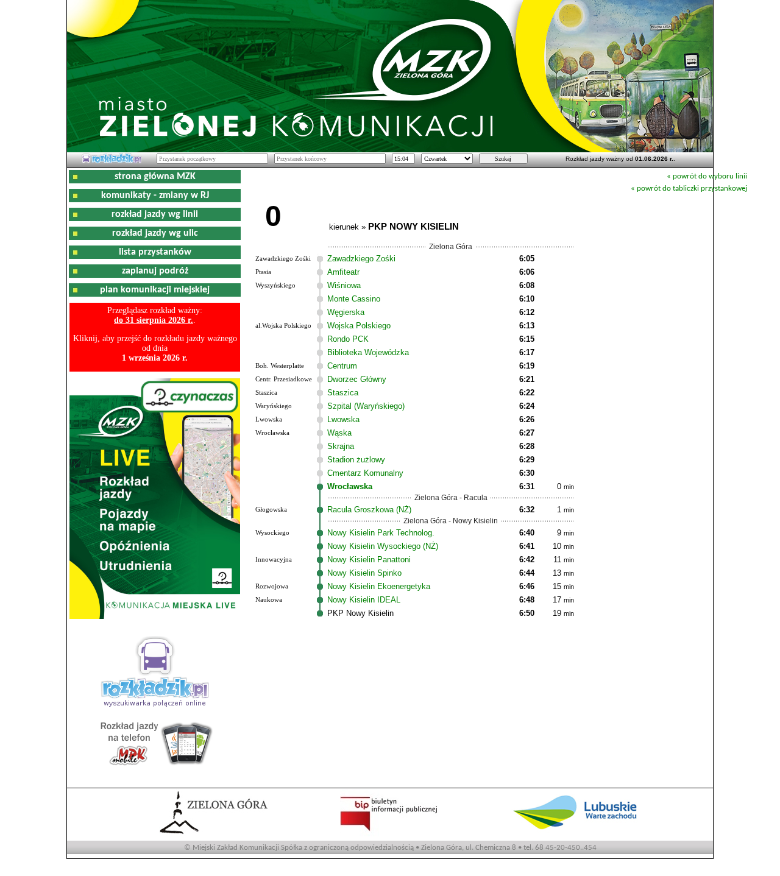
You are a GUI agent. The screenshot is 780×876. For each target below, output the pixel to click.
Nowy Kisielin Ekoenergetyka (378, 586)
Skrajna (340, 446)
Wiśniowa (344, 285)
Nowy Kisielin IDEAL (363, 599)
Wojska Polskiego (359, 325)
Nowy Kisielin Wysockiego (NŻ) (382, 546)
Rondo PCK (348, 339)
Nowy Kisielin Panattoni (369, 559)
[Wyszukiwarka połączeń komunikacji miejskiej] (111, 161)
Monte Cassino (353, 298)
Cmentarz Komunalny (365, 473)
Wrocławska (349, 486)
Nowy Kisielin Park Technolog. (380, 532)
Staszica (342, 392)
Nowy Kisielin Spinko (364, 573)
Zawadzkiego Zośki (361, 258)
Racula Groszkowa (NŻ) (369, 509)
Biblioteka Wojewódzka (368, 352)
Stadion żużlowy (356, 459)
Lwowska (343, 419)
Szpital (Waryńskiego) (366, 406)
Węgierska (345, 312)
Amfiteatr (343, 272)
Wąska (339, 432)
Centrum (342, 365)
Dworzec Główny (356, 379)
